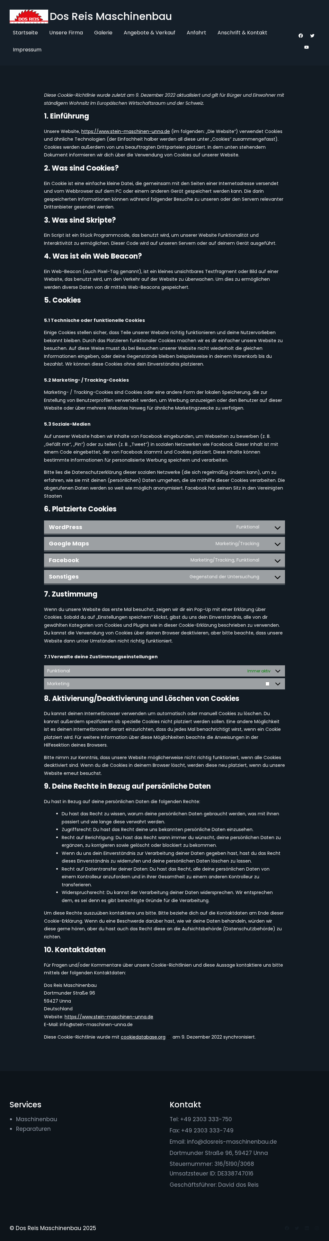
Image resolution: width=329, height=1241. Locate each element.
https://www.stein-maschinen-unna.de (125, 131)
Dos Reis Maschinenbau (111, 16)
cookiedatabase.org (143, 1037)
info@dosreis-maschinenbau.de (232, 1142)
